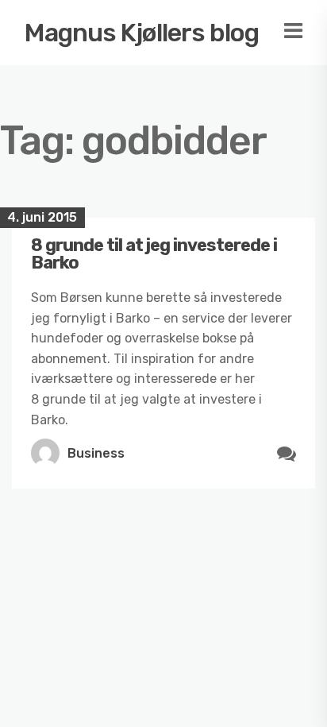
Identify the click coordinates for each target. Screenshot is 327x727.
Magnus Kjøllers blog (142, 32)
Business (96, 453)
